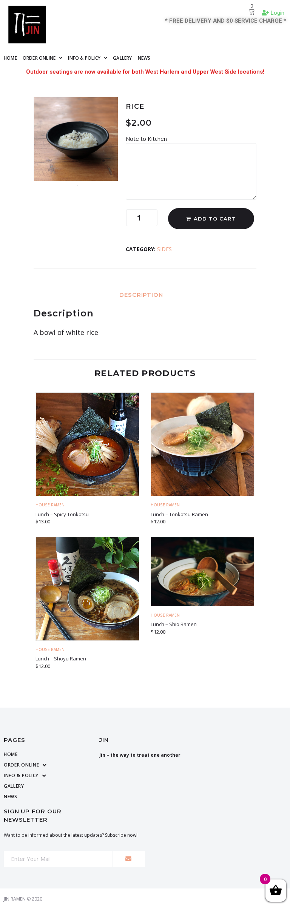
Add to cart (215, 219)
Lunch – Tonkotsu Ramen (179, 514)
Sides (164, 249)
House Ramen (50, 504)
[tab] (145, 294)
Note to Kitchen (147, 138)
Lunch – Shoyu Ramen (60, 658)
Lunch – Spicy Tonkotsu (62, 514)
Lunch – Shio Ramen (174, 624)
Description (141, 294)
